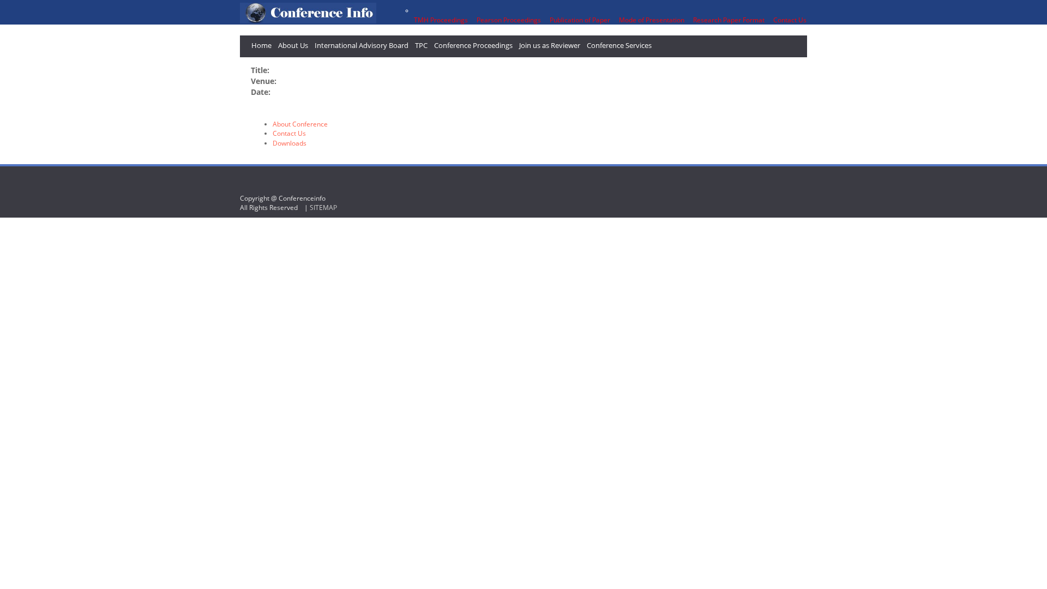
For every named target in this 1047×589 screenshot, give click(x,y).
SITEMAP (323, 207)
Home (261, 45)
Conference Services (619, 45)
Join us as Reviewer (549, 45)
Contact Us (289, 133)
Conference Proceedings (473, 45)
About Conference (300, 124)
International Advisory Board (361, 45)
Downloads (289, 143)
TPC (421, 45)
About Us (293, 45)
